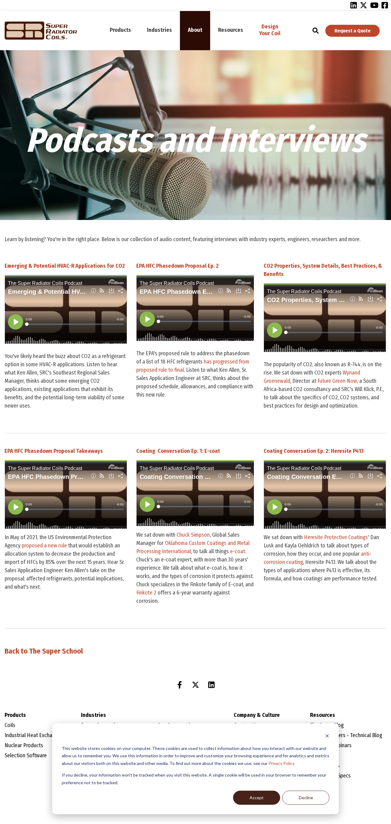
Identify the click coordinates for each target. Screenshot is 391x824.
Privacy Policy (281, 763)
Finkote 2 (146, 592)
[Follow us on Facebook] (180, 685)
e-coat (237, 551)
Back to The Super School (44, 651)
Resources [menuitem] (230, 30)
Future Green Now (337, 381)
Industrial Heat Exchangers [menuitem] (35, 735)
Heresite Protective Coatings (336, 537)
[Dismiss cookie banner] (327, 736)
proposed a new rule (45, 545)
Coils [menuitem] (10, 725)
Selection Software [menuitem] (26, 755)
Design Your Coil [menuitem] (269, 30)
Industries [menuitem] (159, 30)
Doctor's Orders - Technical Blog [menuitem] (346, 735)
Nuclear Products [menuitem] (24, 745)
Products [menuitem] (120, 30)
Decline (306, 797)
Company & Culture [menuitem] (257, 715)
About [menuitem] (195, 30)
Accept (257, 797)
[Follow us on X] (195, 685)
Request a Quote (352, 31)
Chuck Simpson (193, 534)
